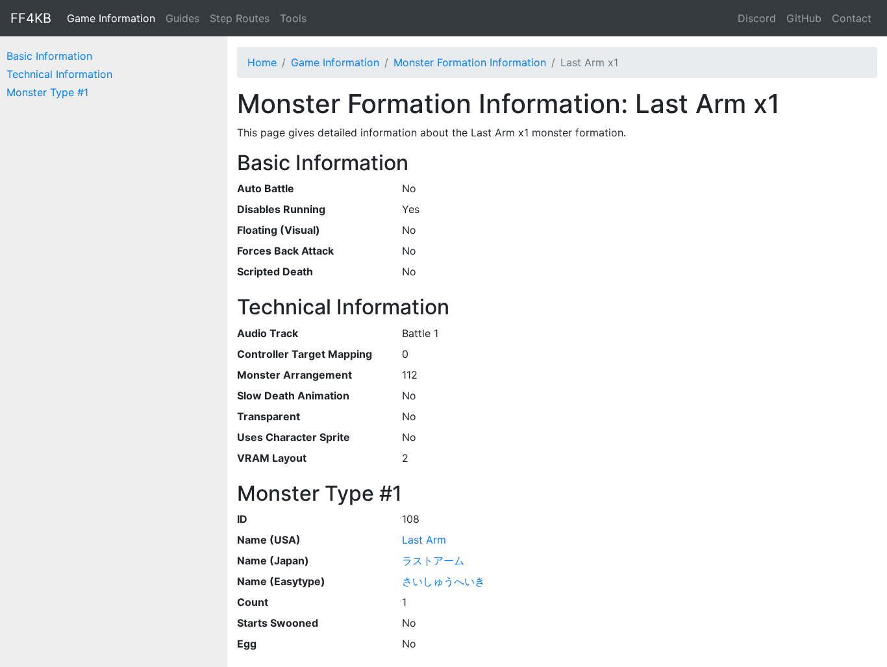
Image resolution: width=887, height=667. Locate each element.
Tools (293, 18)
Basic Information (49, 55)
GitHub (803, 18)
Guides (182, 18)
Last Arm (424, 539)
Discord (757, 18)
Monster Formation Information (470, 62)
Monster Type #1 (47, 92)
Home (262, 62)
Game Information (111, 18)
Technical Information (59, 74)
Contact (851, 18)
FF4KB (30, 18)
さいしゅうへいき (443, 581)
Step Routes (239, 18)
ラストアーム (433, 560)
